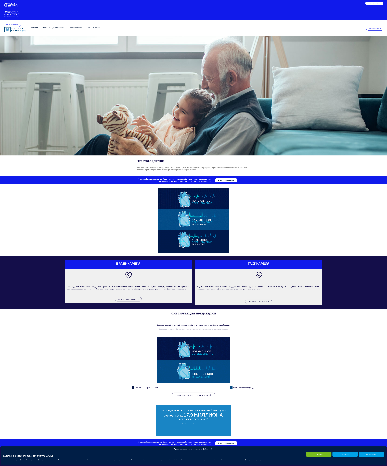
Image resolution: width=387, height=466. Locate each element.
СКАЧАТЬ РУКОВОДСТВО (12, 24)
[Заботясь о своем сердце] (15, 30)
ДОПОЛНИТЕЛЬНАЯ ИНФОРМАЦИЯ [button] (128, 299)
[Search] (374, 3)
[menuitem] (374, 3)
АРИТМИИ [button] (34, 28)
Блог (88, 28)
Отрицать (345, 454)
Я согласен (319, 454)
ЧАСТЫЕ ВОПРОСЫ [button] (75, 28)
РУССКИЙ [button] (96, 28)
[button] (374, 3)
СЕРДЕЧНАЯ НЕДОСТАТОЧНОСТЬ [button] (53, 28)
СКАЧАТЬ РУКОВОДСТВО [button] (227, 180)
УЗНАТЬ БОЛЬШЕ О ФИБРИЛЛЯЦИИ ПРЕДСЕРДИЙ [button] (193, 395)
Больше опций (371, 454)
